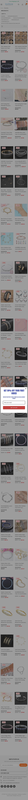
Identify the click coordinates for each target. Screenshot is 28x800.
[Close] (25, 388)
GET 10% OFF (14, 407)
